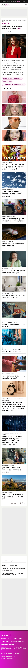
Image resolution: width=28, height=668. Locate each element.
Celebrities (4, 644)
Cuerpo (15, 638)
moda (8, 647)
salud (13, 648)
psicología (19, 648)
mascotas (8, 648)
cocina (17, 647)
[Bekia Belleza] (5, 5)
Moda (14, 1)
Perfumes (12, 644)
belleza (13, 647)
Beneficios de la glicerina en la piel (12, 561)
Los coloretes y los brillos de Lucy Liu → (13, 84)
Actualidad (9, 1)
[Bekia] (3, 1)
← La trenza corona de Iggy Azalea (12, 78)
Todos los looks (7, 81)
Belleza (18, 1)
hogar (24, 648)
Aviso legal (4, 653)
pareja (3, 648)
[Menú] (26, 5)
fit (1, 650)
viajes (5, 650)
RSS (14, 656)
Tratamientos (5, 641)
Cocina (23, 1)
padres (22, 647)
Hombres (21, 641)
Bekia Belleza (5, 20)
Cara (20, 638)
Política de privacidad (14, 653)
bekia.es (3, 647)
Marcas (3, 638)
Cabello (9, 638)
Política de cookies (6, 656)
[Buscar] (23, 5)
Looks (10, 20)
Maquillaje (14, 641)
